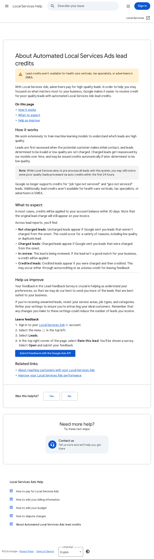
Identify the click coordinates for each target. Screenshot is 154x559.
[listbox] (70, 552)
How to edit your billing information (38, 499)
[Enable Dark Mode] (87, 551)
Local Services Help (27, 6)
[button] (6, 6)
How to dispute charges (31, 516)
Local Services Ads (52, 325)
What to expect (29, 115)
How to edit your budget (31, 508)
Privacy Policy (27, 551)
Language (67, 546)
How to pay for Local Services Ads (37, 491)
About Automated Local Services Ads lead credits (48, 524)
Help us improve (29, 120)
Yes (51, 396)
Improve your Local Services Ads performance (50, 375)
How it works (27, 110)
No (69, 396)
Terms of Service (45, 551)
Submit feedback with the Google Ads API (45, 353)
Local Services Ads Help (26, 482)
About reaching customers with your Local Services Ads (56, 370)
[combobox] (88, 6)
